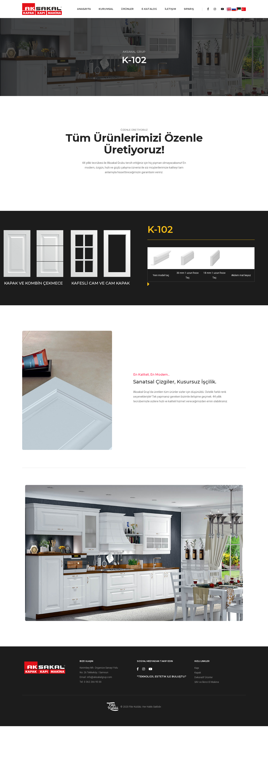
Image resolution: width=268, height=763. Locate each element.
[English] (229, 9)
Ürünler (127, 8)
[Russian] (234, 9)
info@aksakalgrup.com (99, 677)
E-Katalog (149, 8)
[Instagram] (214, 9)
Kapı (196, 668)
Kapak (197, 672)
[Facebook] (208, 9)
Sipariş (189, 8)
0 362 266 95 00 (92, 682)
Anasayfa (84, 8)
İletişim (170, 8)
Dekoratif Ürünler (203, 677)
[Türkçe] (244, 9)
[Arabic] (239, 9)
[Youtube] (222, 9)
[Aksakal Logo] (42, 9)
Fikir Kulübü (135, 706)
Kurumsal (106, 8)
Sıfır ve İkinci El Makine (206, 682)
